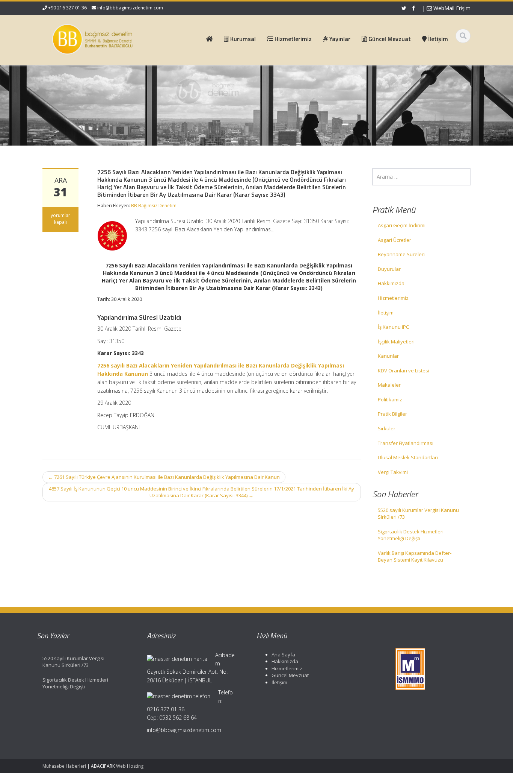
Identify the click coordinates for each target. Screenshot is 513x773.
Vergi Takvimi (393, 472)
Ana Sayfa (283, 654)
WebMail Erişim (451, 8)
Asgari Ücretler (394, 240)
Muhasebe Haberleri (64, 766)
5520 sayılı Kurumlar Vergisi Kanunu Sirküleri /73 (418, 514)
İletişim (386, 312)
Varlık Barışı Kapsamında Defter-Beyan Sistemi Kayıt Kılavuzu (414, 556)
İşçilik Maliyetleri (396, 341)
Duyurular (389, 269)
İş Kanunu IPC (393, 326)
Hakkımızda (391, 283)
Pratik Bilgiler (392, 413)
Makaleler (389, 384)
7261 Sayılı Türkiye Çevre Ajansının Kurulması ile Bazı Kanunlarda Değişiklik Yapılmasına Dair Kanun (164, 477)
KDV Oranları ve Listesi (403, 370)
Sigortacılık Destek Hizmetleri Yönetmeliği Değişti (411, 535)
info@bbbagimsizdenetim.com (130, 8)
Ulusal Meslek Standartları (408, 457)
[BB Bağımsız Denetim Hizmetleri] (91, 37)
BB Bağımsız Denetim (154, 205)
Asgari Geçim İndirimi (401, 225)
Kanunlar (388, 355)
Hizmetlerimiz (393, 298)
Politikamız (390, 399)
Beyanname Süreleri (401, 254)
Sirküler (386, 428)
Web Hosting (129, 766)
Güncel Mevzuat (290, 675)
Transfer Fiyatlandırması (405, 443)
